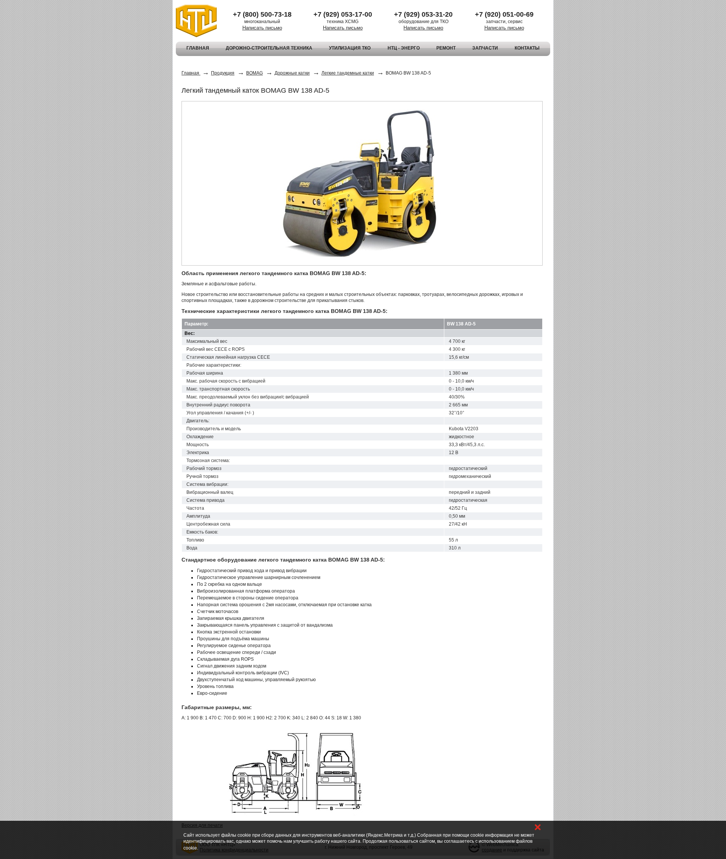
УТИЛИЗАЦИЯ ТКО (350, 48)
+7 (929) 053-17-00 (342, 14)
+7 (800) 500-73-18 (262, 14)
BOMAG (254, 73)
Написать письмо (262, 28)
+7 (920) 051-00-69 (504, 14)
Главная (191, 73)
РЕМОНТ (446, 48)
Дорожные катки (292, 73)
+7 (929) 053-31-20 (423, 14)
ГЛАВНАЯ (197, 48)
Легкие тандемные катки (347, 73)
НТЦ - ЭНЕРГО (404, 48)
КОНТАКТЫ (527, 48)
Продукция (222, 73)
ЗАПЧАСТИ (485, 48)
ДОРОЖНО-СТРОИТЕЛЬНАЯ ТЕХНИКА (269, 48)
